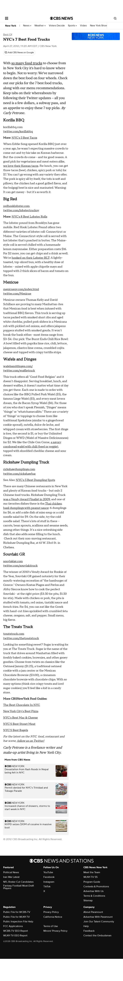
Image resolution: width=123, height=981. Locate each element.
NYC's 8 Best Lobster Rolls (29, 217)
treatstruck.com (13, 634)
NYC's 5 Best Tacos (24, 138)
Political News (11, 872)
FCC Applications (13, 926)
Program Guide (91, 882)
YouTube (48, 872)
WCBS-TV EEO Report (15, 931)
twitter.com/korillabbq (18, 131)
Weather (39, 25)
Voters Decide (57, 25)
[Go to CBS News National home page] (61, 18)
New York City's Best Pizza (20, 711)
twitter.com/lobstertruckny (21, 210)
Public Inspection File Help (18, 921)
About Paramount (93, 912)
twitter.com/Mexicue (17, 294)
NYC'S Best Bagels (15, 730)
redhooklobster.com (16, 206)
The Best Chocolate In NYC (21, 705)
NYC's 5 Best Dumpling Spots (35, 480)
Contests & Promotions (96, 886)
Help (86, 926)
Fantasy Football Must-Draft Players (18, 887)
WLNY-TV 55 (90, 877)
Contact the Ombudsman (97, 935)
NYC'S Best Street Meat (19, 724)
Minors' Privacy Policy (55, 931)
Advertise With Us (93, 891)
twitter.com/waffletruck (19, 370)
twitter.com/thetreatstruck (21, 638)
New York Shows (99, 25)
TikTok (46, 886)
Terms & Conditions (94, 896)
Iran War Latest (11, 877)
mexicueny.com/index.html (21, 289)
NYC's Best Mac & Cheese (20, 718)
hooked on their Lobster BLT (30, 258)
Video (83, 25)
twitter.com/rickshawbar (19, 474)
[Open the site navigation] (24, 18)
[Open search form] (115, 18)
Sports (72, 25)
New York (10, 25)
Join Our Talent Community (98, 921)
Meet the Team (91, 872)
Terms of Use (50, 926)
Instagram (48, 882)
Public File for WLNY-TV (16, 917)
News (26, 25)
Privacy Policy (51, 912)
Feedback (88, 931)
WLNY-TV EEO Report (15, 935)
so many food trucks (26, 63)
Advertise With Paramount (98, 917)
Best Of (7, 34)
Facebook (48, 877)
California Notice (52, 917)
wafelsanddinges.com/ (18, 366)
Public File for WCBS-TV (16, 912)
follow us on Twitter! (30, 741)
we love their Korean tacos (20, 166)
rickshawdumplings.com (19, 469)
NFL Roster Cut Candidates (18, 882)
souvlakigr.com (13, 561)
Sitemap (88, 900)
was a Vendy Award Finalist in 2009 (26, 499)
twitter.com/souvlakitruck (20, 566)
